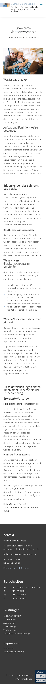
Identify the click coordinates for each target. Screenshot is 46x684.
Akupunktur (9, 623)
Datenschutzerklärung (13, 652)
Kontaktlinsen (9, 619)
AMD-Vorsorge (9, 627)
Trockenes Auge (10, 630)
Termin (41, 676)
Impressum (8, 648)
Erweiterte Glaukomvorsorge (16, 634)
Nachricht (40, 680)
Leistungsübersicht (12, 616)
